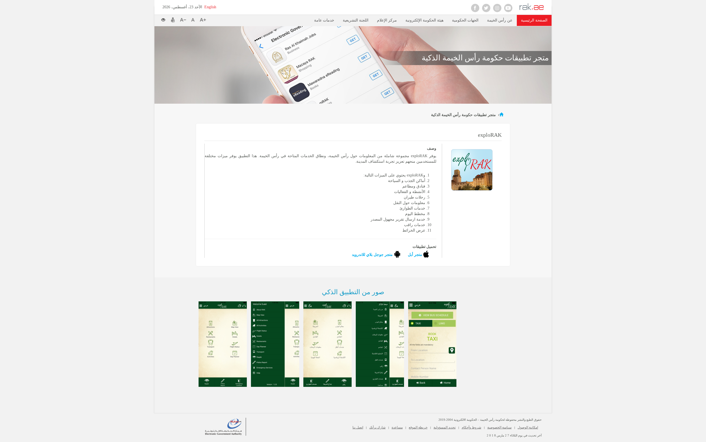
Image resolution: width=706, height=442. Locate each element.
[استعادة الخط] (194, 20)
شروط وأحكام (471, 427)
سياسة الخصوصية (499, 427)
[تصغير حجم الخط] (184, 20)
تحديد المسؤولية (445, 427)
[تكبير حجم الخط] (202, 20)
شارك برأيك (377, 427)
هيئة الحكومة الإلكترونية (424, 20)
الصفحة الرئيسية (534, 20)
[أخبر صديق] (172, 20)
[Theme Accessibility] (165, 18)
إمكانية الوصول (528, 427)
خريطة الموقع (418, 427)
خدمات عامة (324, 20)
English (210, 7)
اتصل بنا (357, 427)
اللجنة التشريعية (355, 20)
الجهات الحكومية (465, 20)
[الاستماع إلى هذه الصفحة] (220, 19)
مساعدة (397, 427)
